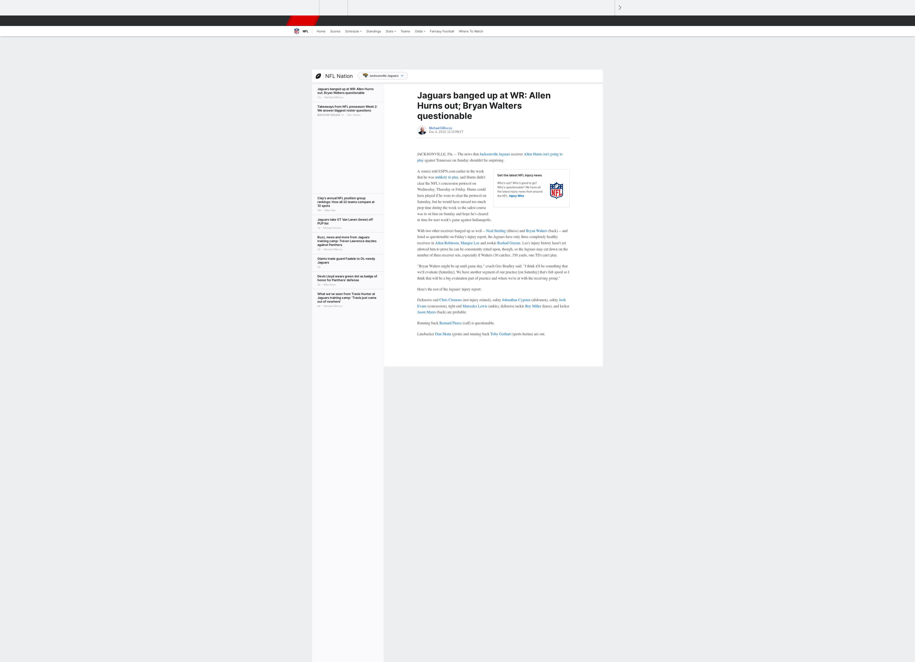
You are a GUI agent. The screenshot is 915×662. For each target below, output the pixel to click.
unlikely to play (446, 176)
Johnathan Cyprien (516, 299)
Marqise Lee (470, 242)
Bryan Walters (536, 230)
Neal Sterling (496, 230)
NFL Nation (339, 76)
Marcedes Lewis (475, 305)
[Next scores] (619, 7)
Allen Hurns (533, 153)
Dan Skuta (443, 333)
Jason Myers (426, 311)
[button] (609, 20)
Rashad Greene (508, 242)
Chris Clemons (450, 299)
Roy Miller (533, 305)
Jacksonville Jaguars (384, 75)
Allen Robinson (447, 242)
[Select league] (305, 7)
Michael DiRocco (440, 128)
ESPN (303, 20)
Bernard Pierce (450, 322)
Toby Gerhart (500, 333)
